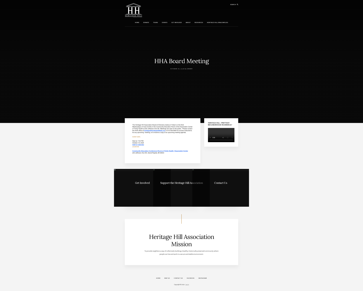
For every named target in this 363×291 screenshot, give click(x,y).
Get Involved (142, 183)
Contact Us (220, 183)
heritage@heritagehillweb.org (154, 130)
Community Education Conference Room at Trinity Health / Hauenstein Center (160, 151)
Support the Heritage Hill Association (181, 183)
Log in (187, 284)
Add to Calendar (138, 145)
